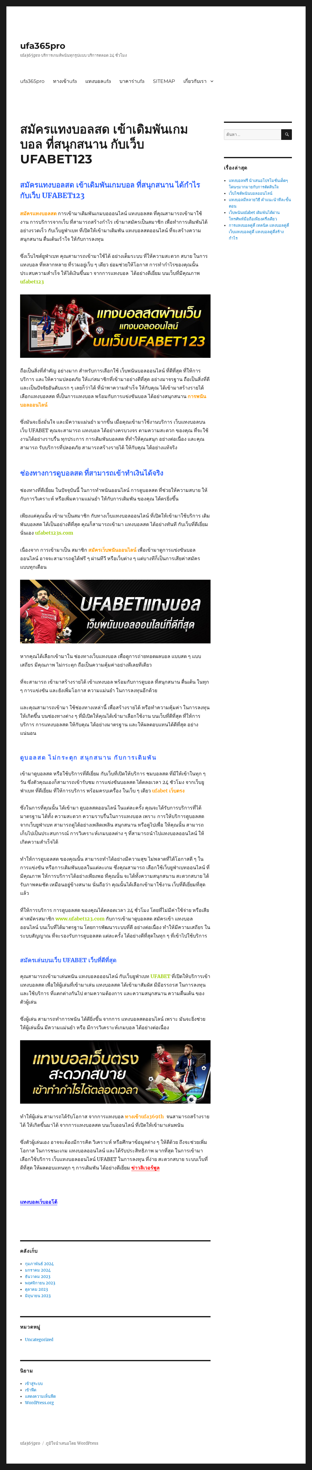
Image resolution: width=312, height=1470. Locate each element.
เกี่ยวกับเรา (195, 81)
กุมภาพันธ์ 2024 (39, 1263)
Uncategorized (39, 1339)
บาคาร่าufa (131, 81)
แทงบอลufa (98, 81)
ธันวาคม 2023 (37, 1276)
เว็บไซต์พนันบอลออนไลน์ (250, 193)
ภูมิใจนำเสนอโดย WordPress (72, 1443)
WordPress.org (39, 1402)
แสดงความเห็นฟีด (40, 1396)
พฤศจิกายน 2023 (40, 1283)
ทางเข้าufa (65, 81)
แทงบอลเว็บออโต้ (38, 1202)
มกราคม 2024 (38, 1270)
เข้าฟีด (30, 1390)
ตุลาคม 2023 (36, 1289)
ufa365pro (42, 46)
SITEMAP (164, 81)
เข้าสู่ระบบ (34, 1383)
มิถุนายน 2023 (38, 1295)
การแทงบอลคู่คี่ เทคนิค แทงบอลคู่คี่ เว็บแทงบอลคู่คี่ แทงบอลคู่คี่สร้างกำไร (259, 232)
